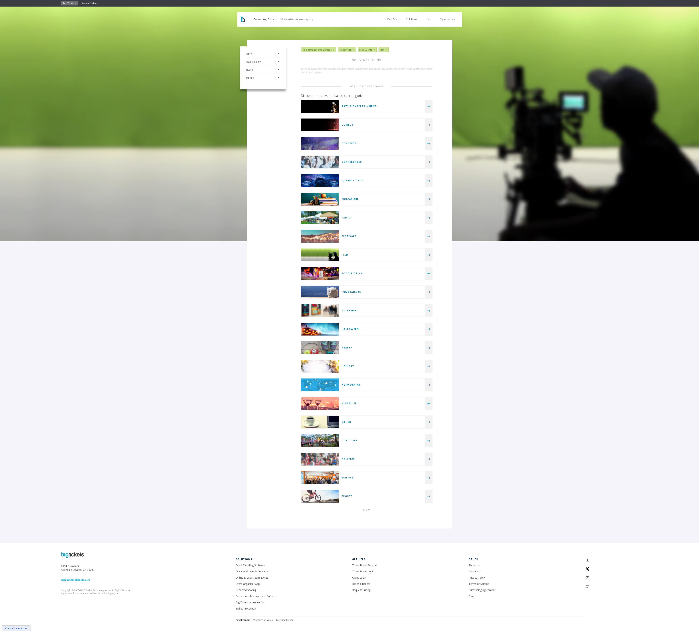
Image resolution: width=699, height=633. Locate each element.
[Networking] (320, 384)
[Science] (320, 477)
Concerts (349, 143)
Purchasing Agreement (482, 590)
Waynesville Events (263, 620)
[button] (263, 19)
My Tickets (69, 3)
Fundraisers (351, 291)
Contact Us (475, 571)
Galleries (349, 310)
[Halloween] (320, 329)
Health (347, 347)
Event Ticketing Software (250, 565)
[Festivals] (320, 236)
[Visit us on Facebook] (611, 560)
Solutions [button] (412, 19)
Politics (348, 459)
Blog (471, 596)
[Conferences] (320, 162)
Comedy (348, 124)
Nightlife (349, 403)
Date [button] (250, 70)
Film (345, 254)
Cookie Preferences (16, 628)
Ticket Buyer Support (364, 565)
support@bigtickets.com (75, 579)
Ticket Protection (246, 608)
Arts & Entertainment (359, 106)
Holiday (348, 366)
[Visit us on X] (611, 569)
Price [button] (250, 78)
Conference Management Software (256, 596)
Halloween (350, 329)
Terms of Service (479, 583)
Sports (347, 496)
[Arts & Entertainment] (320, 106)
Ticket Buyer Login (363, 571)
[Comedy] (320, 125)
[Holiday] (320, 366)
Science (348, 477)
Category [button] (253, 62)
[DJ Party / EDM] (320, 180)
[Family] (320, 217)
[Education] (320, 199)
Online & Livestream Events (252, 577)
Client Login (359, 577)
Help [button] (429, 19)
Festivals (349, 236)
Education (350, 199)
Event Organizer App (248, 583)
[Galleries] (320, 310)
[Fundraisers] (320, 292)
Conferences (352, 161)
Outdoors (350, 440)
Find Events (394, 19)
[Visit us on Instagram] (611, 578)
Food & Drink (352, 273)
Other (346, 421)
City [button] (249, 54)
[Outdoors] (320, 440)
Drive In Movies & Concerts (252, 571)
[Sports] (320, 496)
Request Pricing (361, 590)
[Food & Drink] (320, 273)
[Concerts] (320, 143)
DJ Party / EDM (353, 180)
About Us (474, 565)
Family (347, 217)
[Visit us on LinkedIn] (611, 587)
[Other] (320, 422)
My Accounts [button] (448, 19)
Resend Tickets (90, 3)
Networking (351, 384)
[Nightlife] (320, 403)
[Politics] (320, 459)
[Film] (320, 255)
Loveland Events (284, 620)
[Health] (320, 347)
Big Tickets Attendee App (250, 602)
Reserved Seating (246, 590)
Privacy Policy (477, 577)
